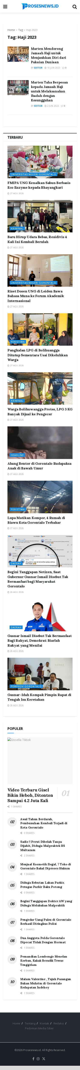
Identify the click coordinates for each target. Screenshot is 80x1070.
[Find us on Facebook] (33, 1059)
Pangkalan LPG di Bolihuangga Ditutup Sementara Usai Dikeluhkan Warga (37, 355)
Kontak (44, 1023)
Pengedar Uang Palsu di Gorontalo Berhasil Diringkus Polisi (45, 922)
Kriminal (17, 228)
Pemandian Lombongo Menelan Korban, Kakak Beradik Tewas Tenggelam (43, 961)
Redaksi (59, 1023)
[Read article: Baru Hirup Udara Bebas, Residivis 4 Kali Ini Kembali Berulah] (40, 216)
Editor (38, 67)
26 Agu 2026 (16, 592)
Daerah (16, 563)
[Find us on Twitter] (43, 1059)
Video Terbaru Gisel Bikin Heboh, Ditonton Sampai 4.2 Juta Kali (30, 795)
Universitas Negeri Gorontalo (33, 174)
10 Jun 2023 (53, 67)
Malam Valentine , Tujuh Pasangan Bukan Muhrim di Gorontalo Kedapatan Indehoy (45, 983)
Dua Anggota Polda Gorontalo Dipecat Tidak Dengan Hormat (42, 940)
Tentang (30, 1023)
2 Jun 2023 (53, 105)
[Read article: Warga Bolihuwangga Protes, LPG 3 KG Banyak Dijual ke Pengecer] (40, 388)
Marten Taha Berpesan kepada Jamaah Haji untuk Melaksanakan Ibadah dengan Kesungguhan (49, 91)
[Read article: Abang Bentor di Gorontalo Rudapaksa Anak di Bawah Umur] (40, 442)
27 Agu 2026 (16, 193)
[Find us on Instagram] (38, 1059)
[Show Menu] (5, 6)
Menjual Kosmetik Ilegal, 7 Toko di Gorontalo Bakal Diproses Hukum (45, 866)
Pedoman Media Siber (39, 1028)
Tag (20, 30)
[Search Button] (75, 6)
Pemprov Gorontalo (26, 686)
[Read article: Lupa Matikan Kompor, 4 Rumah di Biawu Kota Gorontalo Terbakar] (40, 497)
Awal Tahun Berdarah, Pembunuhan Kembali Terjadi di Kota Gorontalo (43, 823)
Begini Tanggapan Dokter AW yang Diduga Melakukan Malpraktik (46, 903)
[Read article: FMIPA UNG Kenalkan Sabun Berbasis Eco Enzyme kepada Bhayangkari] (40, 162)
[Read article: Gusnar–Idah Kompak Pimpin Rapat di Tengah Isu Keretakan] (40, 674)
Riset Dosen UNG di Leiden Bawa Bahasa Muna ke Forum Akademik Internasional (35, 296)
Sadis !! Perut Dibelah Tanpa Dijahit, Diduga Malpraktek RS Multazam (42, 846)
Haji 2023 (32, 30)
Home (11, 30)
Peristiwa (18, 341)
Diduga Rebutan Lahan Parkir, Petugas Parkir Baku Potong (42, 885)
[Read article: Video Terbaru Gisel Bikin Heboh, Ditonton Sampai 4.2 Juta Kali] (40, 761)
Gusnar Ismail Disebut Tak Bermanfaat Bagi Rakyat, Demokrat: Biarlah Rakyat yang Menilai (39, 640)
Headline (17, 455)
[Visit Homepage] (39, 6)
